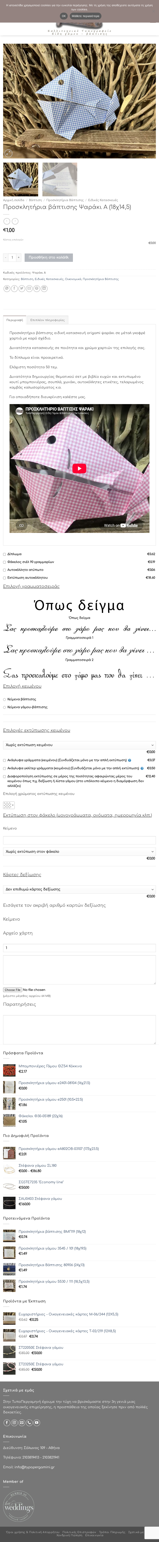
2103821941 (50, 1457)
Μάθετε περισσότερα (85, 16)
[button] (9, 153)
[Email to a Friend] (29, 288)
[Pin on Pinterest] (36, 288)
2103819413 (30, 1457)
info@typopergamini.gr (34, 1467)
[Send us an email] (21, 1422)
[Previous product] (15, 221)
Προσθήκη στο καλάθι (49, 257)
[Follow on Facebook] (7, 1422)
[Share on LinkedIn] (44, 288)
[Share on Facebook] (14, 288)
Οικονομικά (73, 279)
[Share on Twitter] (21, 288)
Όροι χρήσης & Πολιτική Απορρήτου (33, 1532)
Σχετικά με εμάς (140, 1532)
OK (64, 16)
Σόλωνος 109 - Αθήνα (42, 1448)
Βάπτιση (35, 200)
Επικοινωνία (94, 1535)
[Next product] (7, 221)
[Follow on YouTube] (36, 1422)
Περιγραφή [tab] (14, 320)
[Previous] (11, 101)
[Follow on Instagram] (14, 1422)
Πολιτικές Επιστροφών (79, 1532)
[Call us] (29, 1422)
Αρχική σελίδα (13, 200)
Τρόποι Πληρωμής (112, 1532)
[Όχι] (153, 12)
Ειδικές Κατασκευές (103, 200)
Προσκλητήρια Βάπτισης (65, 200)
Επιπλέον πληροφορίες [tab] (47, 320)
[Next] (147, 101)
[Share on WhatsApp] (7, 288)
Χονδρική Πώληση (69, 1535)
